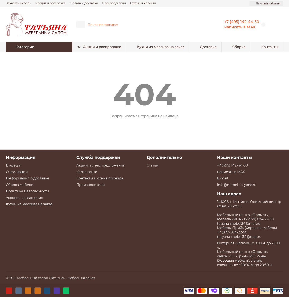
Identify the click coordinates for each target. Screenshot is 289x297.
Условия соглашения (24, 198)
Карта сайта (86, 172)
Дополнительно (164, 157)
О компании (17, 172)
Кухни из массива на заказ (160, 47)
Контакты (269, 47)
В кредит (14, 165)
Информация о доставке (27, 178)
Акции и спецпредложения (100, 165)
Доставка (208, 47)
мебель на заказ (81, 278)
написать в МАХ (239, 27)
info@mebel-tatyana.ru (236, 185)
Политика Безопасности (27, 191)
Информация (20, 157)
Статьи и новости (143, 3)
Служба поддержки (98, 157)
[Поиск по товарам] (203, 24)
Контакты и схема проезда (99, 178)
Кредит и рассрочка (50, 3)
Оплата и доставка (84, 3)
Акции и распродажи (102, 47)
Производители (114, 3)
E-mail (222, 178)
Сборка (238, 47)
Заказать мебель (18, 3)
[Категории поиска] (80, 24)
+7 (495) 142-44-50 (241, 21)
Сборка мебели (19, 185)
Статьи (152, 165)
